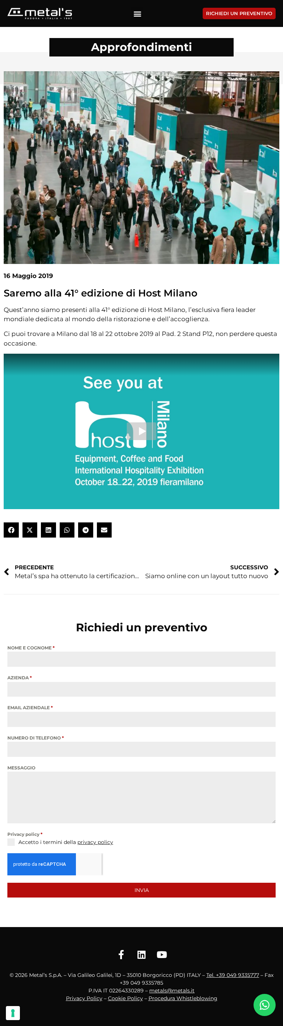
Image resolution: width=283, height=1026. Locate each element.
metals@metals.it (172, 990)
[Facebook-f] (121, 955)
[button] (137, 13)
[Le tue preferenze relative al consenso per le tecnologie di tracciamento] (13, 1013)
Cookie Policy (125, 998)
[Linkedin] (141, 955)
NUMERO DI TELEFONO (35, 738)
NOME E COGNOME (31, 648)
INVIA (141, 890)
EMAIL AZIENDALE (30, 707)
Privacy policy (24, 834)
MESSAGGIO (21, 768)
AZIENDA (19, 677)
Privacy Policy (84, 998)
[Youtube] (162, 955)
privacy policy (95, 842)
